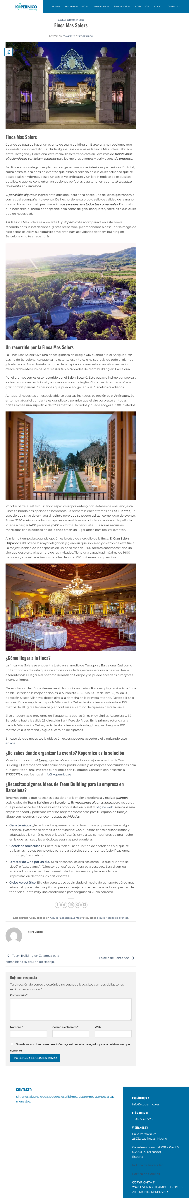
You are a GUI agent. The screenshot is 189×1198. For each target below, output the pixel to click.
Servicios (120, 6)
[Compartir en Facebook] (58, 905)
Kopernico (86, 36)
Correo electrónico (65, 1027)
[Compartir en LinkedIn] (84, 905)
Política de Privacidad (148, 1165)
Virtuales (99, 6)
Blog (157, 6)
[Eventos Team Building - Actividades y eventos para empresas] (26, 6)
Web (98, 1027)
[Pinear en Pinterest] (78, 905)
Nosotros (142, 6)
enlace (10, 743)
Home (56, 6)
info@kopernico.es (57, 774)
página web (104, 807)
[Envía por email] (71, 905)
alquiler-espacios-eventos (112, 917)
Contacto (173, 6)
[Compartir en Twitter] (64, 905)
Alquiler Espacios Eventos (71, 19)
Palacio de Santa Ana (114, 958)
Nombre (16, 1027)
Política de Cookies (146, 1174)
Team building (75, 6)
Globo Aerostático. (23, 882)
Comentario (18, 995)
